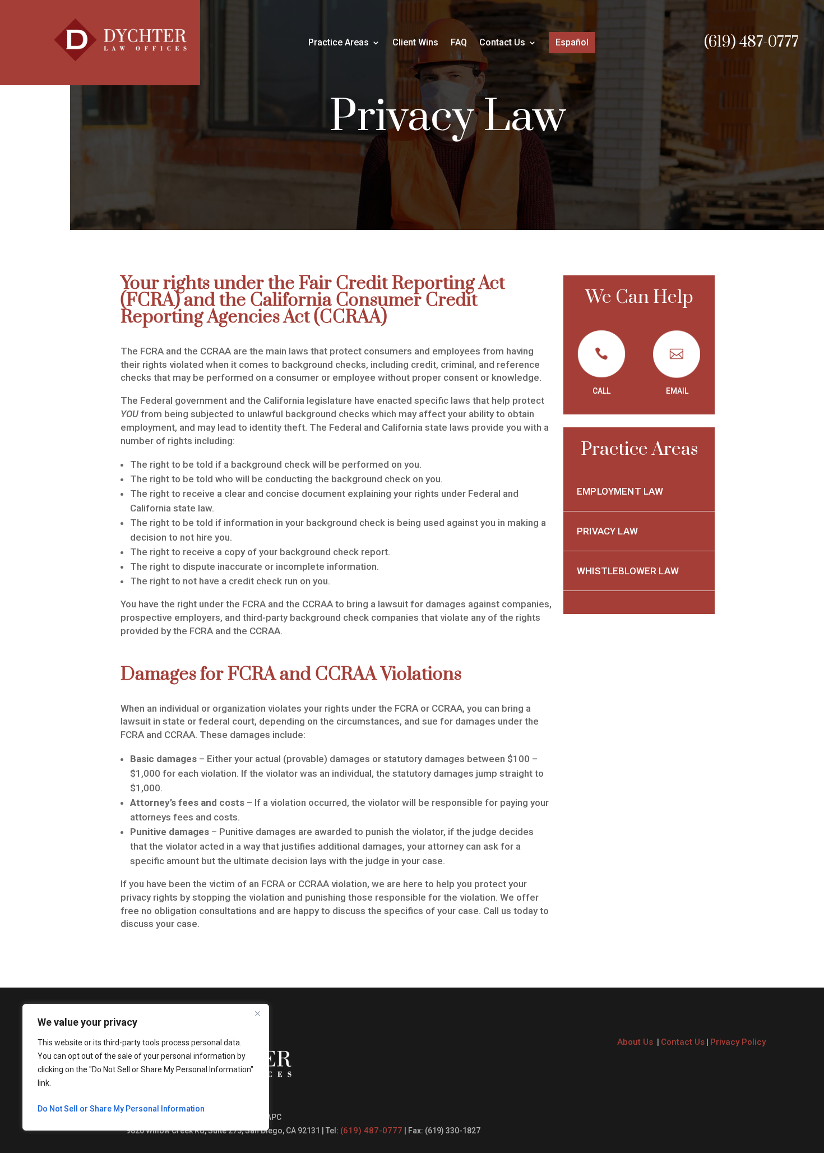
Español (572, 42)
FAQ (459, 43)
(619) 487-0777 (751, 42)
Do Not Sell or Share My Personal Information (121, 1108)
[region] (145, 1067)
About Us (636, 1042)
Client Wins (415, 43)
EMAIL (677, 390)
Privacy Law (608, 531)
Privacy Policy (738, 1042)
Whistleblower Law (628, 570)
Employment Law (620, 491)
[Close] (257, 1013)
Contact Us (502, 43)
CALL (601, 390)
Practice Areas (338, 43)
